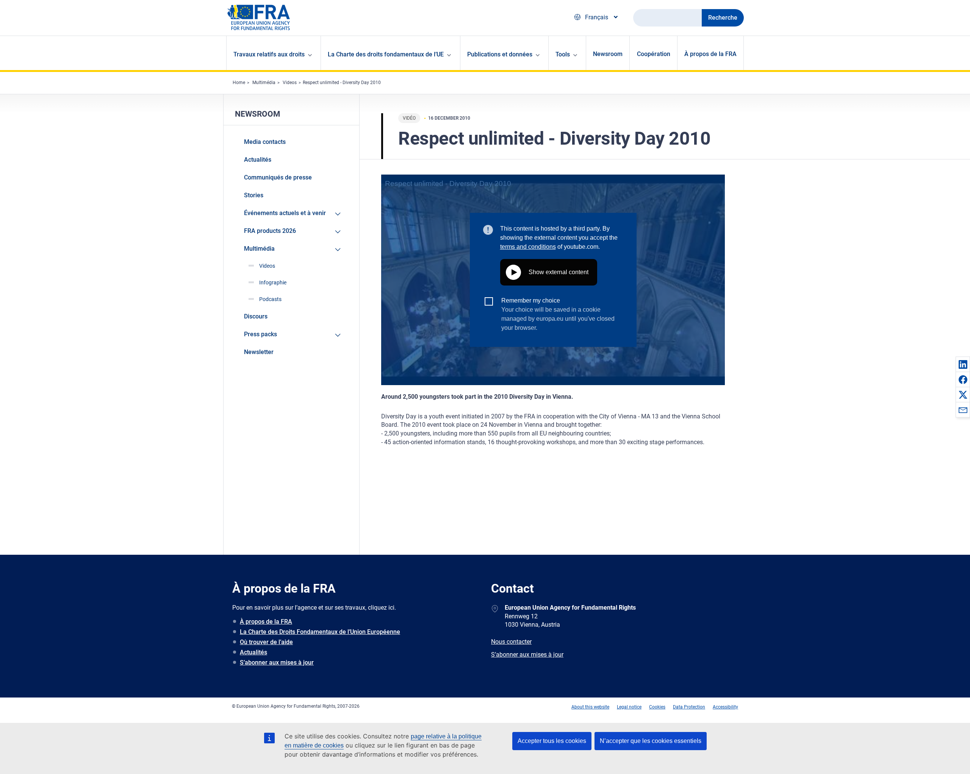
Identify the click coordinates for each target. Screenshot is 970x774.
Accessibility (725, 707)
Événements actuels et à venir (285, 213)
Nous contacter (511, 641)
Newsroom (608, 54)
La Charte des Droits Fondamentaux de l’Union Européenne (320, 631)
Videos (290, 82)
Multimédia (263, 82)
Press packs (260, 334)
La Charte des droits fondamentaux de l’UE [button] (386, 54)
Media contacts (265, 141)
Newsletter (259, 352)
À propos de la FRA (710, 54)
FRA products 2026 (270, 230)
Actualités (257, 159)
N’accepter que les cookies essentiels (650, 741)
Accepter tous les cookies (552, 741)
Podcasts (270, 299)
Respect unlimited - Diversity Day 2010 (342, 82)
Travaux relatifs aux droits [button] (269, 54)
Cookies (657, 707)
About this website (590, 707)
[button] (963, 364)
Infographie (272, 282)
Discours (256, 316)
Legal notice (629, 707)
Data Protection (689, 707)
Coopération (653, 54)
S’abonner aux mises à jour (277, 662)
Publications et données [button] (499, 54)
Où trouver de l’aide (266, 642)
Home (239, 82)
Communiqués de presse (278, 177)
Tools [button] (562, 54)
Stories (253, 195)
